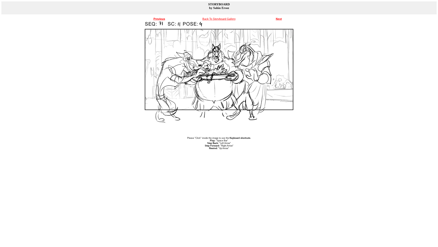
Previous (159, 18)
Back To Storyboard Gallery (219, 18)
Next (279, 18)
